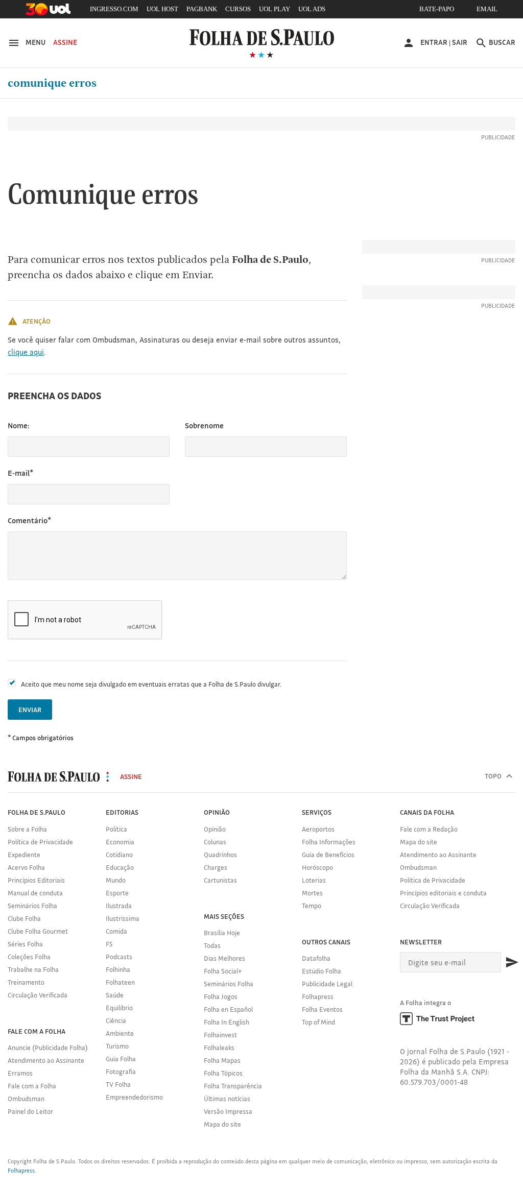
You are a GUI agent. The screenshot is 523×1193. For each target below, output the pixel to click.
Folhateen (120, 982)
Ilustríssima (122, 918)
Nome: (19, 425)
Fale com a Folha (32, 1085)
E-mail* (20, 473)
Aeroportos (318, 829)
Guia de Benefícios (328, 854)
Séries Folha (25, 943)
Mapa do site (222, 1124)
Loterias (314, 880)
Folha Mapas (222, 1060)
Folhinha (118, 969)
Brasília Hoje (222, 932)
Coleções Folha (29, 956)
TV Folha (118, 1084)
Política (116, 829)
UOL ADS (311, 9)
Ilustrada (119, 905)
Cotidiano (119, 854)
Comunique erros (52, 83)
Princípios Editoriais (36, 880)
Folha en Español (228, 1009)
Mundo (116, 880)
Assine (65, 42)
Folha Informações (328, 841)
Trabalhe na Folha (33, 969)
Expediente (24, 854)
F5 (109, 943)
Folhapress (318, 996)
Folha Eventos (322, 1009)
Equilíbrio (119, 1007)
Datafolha (316, 958)
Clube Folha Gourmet (38, 931)
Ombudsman (26, 1098)
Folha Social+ (223, 971)
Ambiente (120, 1033)
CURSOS (238, 9)
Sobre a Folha (27, 829)
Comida (116, 931)
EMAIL (487, 9)
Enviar (29, 709)
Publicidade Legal (327, 983)
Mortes (312, 892)
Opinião (215, 829)
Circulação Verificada (37, 995)
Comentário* (29, 520)
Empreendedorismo (134, 1097)
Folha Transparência (233, 1085)
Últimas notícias (227, 1098)
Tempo (311, 905)
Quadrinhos (220, 854)
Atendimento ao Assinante (46, 1060)
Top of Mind (318, 1022)
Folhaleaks (219, 1047)
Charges (215, 867)
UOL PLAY (274, 9)
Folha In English (226, 1022)
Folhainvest (220, 1034)
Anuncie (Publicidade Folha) (48, 1047)
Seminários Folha (32, 905)
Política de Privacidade (40, 841)
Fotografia (121, 1071)
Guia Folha (121, 1058)
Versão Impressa (228, 1111)
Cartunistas (220, 880)
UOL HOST (162, 9)
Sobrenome (204, 425)
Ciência (116, 1020)
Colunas (215, 841)
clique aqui (26, 352)
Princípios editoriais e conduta (443, 892)
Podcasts (119, 956)
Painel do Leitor (30, 1111)
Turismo (117, 1046)
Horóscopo (317, 867)
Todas (212, 945)
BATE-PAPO (436, 9)
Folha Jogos (220, 996)
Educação (120, 867)
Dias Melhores (224, 958)
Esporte (117, 892)
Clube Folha (24, 918)
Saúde (115, 995)
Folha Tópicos (223, 1073)
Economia (120, 841)
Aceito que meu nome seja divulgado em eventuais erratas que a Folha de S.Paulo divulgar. (151, 684)
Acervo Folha (26, 867)
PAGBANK (201, 9)
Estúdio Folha (321, 971)
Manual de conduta (35, 892)
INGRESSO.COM (114, 9)
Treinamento (26, 982)
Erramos (20, 1073)
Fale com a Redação (429, 829)
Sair (459, 42)
